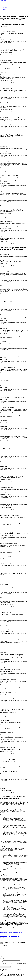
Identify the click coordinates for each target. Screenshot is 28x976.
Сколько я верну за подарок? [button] (6, 39)
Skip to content (3, 0)
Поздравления (6, 12)
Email (1, 958)
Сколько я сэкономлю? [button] (5, 763)
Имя (1, 956)
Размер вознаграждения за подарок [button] (8, 684)
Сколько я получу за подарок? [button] (6, 631)
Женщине (5, 7)
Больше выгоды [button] (3, 241)
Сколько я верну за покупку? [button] (6, 80)
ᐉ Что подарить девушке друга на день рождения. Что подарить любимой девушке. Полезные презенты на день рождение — (12, 933)
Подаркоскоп (3, 2)
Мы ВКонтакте (6, 13)
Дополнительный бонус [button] (5, 153)
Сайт (1, 961)
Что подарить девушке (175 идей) (9, 936)
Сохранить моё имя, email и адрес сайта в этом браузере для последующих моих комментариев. (13, 964)
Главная (4, 5)
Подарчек (7, 21)
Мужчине (5, 6)
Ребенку (4, 9)
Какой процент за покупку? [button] (6, 659)
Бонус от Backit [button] (3, 333)
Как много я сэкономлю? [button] (5, 479)
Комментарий (3, 945)
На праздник (5, 10)
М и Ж (4, 8)
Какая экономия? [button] (4, 426)
